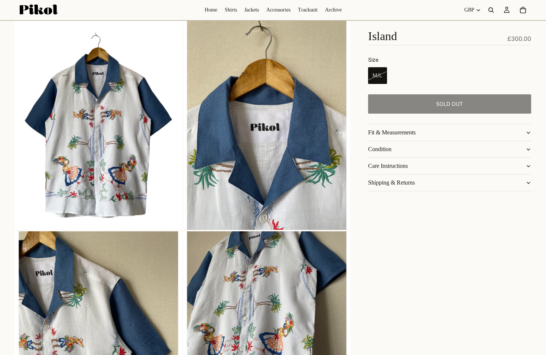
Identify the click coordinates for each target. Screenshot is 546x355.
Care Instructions (388, 166)
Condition (379, 149)
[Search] (491, 10)
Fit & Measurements (392, 132)
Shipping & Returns (391, 182)
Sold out (449, 104)
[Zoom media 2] (266, 125)
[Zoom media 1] (98, 125)
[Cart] (523, 10)
